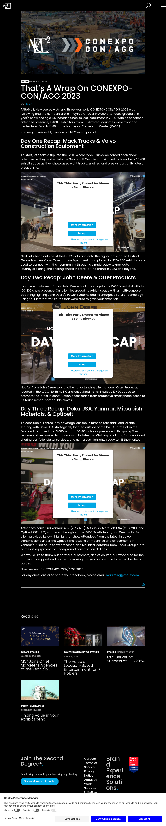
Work (25, 81)
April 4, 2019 (71, 656)
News (25, 652)
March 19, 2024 (126, 652)
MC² (29, 104)
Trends (83, 652)
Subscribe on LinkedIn (39, 781)
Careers (90, 759)
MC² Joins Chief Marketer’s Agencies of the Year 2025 (39, 665)
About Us (90, 780)
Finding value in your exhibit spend (40, 717)
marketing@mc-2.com (122, 575)
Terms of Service (90, 765)
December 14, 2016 (31, 710)
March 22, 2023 (38, 81)
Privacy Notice (89, 773)
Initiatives (91, 792)
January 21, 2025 (31, 656)
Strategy (71, 652)
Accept (82, 233)
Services (90, 788)
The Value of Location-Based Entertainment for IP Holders (82, 667)
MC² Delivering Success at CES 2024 (126, 659)
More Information (82, 224)
